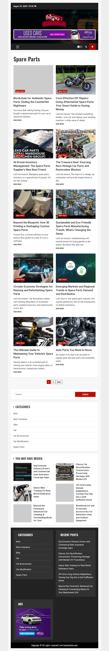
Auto (15, 413)
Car (14, 430)
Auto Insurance (20, 419)
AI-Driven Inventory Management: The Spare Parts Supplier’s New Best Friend (33, 143)
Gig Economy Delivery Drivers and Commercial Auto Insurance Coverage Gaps (22, 472)
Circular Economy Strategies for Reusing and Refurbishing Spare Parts (33, 268)
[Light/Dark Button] (79, 46)
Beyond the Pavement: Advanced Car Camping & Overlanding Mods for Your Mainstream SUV (22, 513)
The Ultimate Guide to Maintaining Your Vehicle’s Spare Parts (33, 331)
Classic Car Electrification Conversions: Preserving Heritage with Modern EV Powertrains (65, 472)
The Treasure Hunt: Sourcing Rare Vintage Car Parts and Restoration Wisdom (76, 143)
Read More (17, 120)
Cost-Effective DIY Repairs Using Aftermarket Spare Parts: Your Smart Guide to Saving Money (76, 79)
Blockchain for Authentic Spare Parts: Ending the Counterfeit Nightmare (33, 79)
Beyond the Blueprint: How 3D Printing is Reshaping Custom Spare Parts (33, 204)
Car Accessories (21, 436)
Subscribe (92, 46)
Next (59, 382)
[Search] (86, 46)
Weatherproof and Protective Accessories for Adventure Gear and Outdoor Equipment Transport (65, 513)
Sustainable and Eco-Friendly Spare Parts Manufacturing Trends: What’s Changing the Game (76, 204)
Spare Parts (20, 91)
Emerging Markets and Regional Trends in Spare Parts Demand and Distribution (76, 268)
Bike (15, 424)
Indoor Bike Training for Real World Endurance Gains (22, 493)
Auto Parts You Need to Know (76, 331)
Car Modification (21, 441)
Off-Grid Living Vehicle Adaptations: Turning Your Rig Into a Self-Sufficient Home (65, 493)
